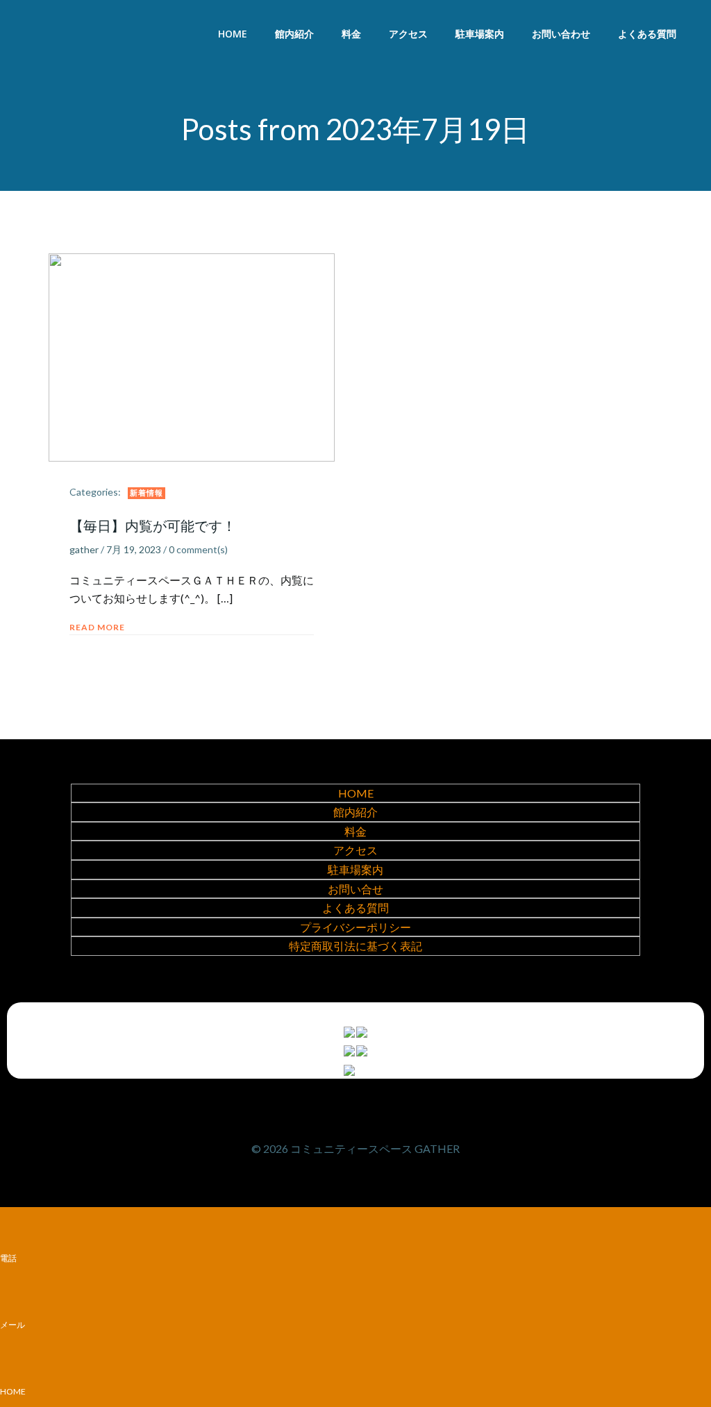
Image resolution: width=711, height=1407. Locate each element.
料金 (351, 33)
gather (84, 549)
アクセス (408, 33)
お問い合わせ (561, 33)
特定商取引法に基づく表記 (355, 945)
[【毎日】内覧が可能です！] (192, 355)
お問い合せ (355, 888)
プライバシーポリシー (355, 927)
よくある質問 (647, 33)
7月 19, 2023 (133, 549)
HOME (232, 33)
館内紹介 (294, 33)
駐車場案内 (479, 33)
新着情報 (146, 492)
